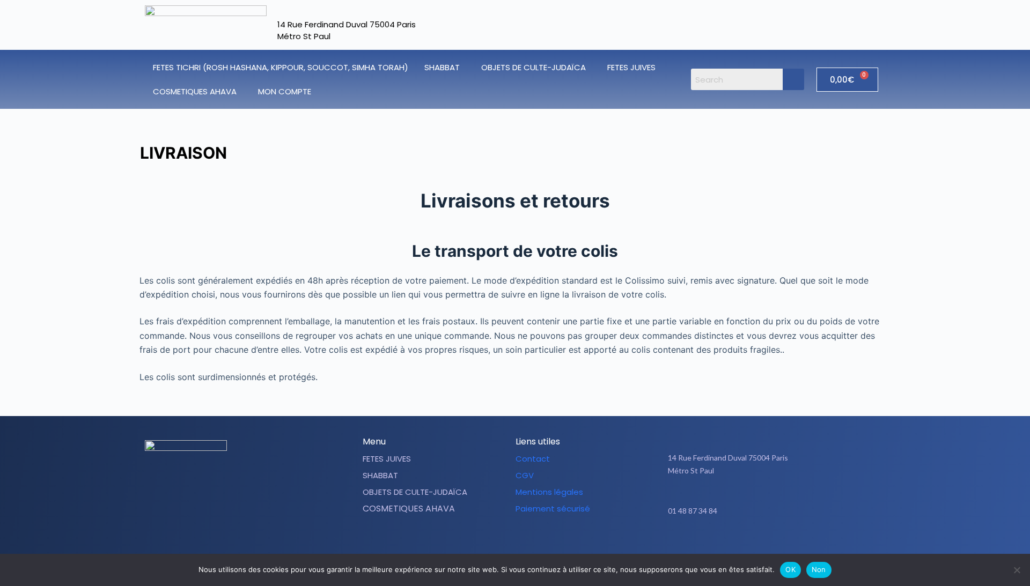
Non (819, 569)
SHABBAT (442, 67)
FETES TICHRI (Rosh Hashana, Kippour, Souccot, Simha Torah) (280, 67)
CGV (525, 475)
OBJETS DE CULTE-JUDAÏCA (533, 67)
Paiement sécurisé (553, 508)
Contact (533, 458)
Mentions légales (549, 492)
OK (790, 569)
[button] (444, 67)
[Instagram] (781, 544)
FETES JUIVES (631, 67)
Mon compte (284, 91)
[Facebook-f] (754, 544)
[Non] (1016, 570)
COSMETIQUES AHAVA (195, 91)
